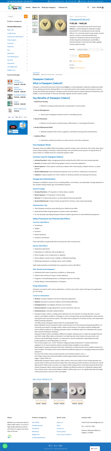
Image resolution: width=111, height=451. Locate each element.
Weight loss (36, 434)
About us (60, 422)
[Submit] (25, 16)
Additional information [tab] (47, 74)
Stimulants (10, 63)
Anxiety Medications (14, 27)
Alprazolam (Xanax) (59, 402)
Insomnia (10, 43)
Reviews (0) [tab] (59, 74)
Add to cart (84, 56)
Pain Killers (35, 422)
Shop (58, 425)
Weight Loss (11, 70)
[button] (5, 446)
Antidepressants (37, 425)
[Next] (64, 25)
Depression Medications (15, 37)
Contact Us (62, 7)
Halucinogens (11, 40)
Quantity (72, 49)
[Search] (88, 7)
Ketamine (10, 47)
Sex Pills (10, 60)
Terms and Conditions (64, 434)
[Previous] (41, 25)
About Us (36, 7)
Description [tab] (36, 74)
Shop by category (48, 7)
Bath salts (10, 30)
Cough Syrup (11, 33)
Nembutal (10, 53)
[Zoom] (41, 33)
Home (28, 7)
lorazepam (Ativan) (41, 402)
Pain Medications (13, 57)
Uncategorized (12, 67)
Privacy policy (61, 431)
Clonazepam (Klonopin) (77, 402)
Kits (8, 50)
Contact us (60, 428)
